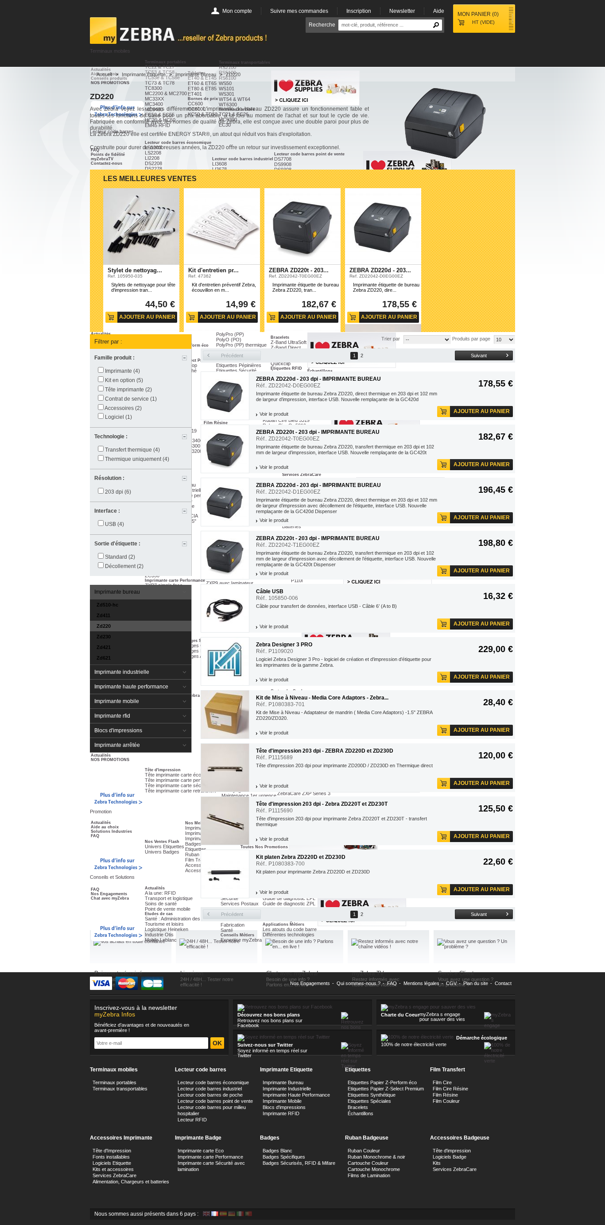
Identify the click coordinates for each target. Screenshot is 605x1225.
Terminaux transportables (244, 62)
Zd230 (104, 636)
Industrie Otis (159, 934)
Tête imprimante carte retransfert (180, 790)
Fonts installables (111, 1156)
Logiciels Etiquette (112, 1163)
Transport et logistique (169, 898)
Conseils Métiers (237, 935)
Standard (120, 557)
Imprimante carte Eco (201, 1150)
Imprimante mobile (116, 701)
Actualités (101, 755)
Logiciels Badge (449, 1156)
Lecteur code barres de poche (210, 1094)
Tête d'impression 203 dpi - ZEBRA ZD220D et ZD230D (324, 751)
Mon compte (237, 11)
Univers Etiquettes (164, 846)
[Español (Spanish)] (223, 1214)
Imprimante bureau (117, 592)
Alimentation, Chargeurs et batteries (131, 1181)
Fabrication (232, 924)
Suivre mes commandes (299, 11)
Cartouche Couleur (368, 1163)
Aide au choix (105, 827)
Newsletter (402, 11)
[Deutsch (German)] (231, 1214)
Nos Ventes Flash (162, 841)
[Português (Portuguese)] (248, 1214)
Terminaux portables (165, 62)
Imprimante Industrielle (287, 1088)
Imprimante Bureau (195, 74)
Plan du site (475, 983)
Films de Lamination (369, 1175)
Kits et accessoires (113, 1169)
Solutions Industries (111, 831)
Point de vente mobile (167, 909)
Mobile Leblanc (161, 940)
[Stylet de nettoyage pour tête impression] (141, 226)
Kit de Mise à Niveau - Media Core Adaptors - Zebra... (322, 698)
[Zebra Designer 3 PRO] (225, 661)
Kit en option (124, 380)
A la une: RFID (160, 893)
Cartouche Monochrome (374, 1169)
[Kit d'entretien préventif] (222, 226)
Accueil (104, 74)
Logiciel (118, 417)
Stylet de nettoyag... (135, 270)
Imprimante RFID (281, 1113)
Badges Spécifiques (284, 1156)
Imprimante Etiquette (144, 74)
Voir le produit (274, 414)
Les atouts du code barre (290, 929)
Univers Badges (162, 851)
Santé (227, 930)
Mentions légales (421, 983)
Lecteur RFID (192, 1119)
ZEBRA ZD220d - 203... (380, 270)
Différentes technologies (288, 934)
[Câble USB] (225, 608)
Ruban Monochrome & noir (376, 1156)
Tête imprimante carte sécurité (177, 785)
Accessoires (123, 408)
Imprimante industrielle (121, 672)
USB (114, 524)
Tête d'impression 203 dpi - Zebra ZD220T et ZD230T (322, 804)
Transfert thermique (132, 450)
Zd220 (104, 626)
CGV (451, 983)
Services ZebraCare (114, 1175)
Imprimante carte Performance (210, 1156)
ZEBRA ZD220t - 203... (299, 270)
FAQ (95, 836)
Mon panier (478, 14)
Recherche (322, 25)
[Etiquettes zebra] (362, 924)
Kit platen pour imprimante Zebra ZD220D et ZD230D (313, 871)
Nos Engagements (109, 894)
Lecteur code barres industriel (210, 1088)
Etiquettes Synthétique (372, 1094)
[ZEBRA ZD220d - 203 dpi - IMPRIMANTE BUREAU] (383, 226)
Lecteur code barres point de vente (215, 1101)
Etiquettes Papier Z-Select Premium (386, 1088)
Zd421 (104, 647)
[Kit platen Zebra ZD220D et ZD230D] (225, 874)
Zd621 (104, 658)
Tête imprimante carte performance (183, 780)
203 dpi (118, 492)
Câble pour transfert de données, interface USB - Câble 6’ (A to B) (327, 606)
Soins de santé (161, 903)
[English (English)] (206, 1214)
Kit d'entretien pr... (213, 270)
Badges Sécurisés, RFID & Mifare (299, 1163)
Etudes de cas (159, 914)
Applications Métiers (283, 924)
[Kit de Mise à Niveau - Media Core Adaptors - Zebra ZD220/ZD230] (225, 714)
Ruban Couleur (364, 1150)
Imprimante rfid (112, 716)
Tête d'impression (163, 770)
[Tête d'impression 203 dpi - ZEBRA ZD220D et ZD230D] (225, 767)
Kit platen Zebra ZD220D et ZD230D (300, 857)
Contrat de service (131, 399)
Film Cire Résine (450, 1088)
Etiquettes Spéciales (369, 1101)
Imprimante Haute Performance (296, 1094)
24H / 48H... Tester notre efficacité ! (206, 982)
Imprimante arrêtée (117, 745)
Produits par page (471, 338)
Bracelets (358, 1107)
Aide (438, 11)
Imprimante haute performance (131, 687)
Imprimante (122, 371)
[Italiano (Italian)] (240, 1214)
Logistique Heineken (166, 929)
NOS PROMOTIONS (110, 759)
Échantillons (360, 1113)
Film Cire (442, 1082)
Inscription (358, 11)
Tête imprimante (128, 389)
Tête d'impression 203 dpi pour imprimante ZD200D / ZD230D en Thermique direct (344, 765)
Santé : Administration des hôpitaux (182, 918)
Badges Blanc (277, 1150)
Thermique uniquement (137, 459)
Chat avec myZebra (110, 898)
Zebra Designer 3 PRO (284, 644)
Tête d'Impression (112, 1150)
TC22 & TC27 (160, 67)
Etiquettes (195, 849)
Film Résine (445, 1094)
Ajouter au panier (147, 317)
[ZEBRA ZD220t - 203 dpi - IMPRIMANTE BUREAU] (302, 226)
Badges (193, 843)
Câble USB (269, 591)
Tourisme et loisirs (164, 924)
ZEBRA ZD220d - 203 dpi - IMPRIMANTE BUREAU (318, 379)
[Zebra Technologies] (117, 798)
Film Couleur (446, 1101)
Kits (437, 1163)
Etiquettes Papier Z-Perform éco (382, 1082)
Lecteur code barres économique (213, 1082)
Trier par (390, 338)
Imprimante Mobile (282, 1101)
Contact (503, 983)
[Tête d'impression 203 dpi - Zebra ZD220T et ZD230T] (225, 820)
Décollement (124, 566)
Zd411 (103, 615)
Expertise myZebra (241, 940)
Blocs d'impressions (118, 730)
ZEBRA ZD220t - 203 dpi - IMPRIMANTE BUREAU (318, 432)
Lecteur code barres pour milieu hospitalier (212, 1110)
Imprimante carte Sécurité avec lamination (211, 1166)
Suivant (479, 355)
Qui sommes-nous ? (358, 983)
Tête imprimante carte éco (173, 774)
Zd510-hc (107, 604)
